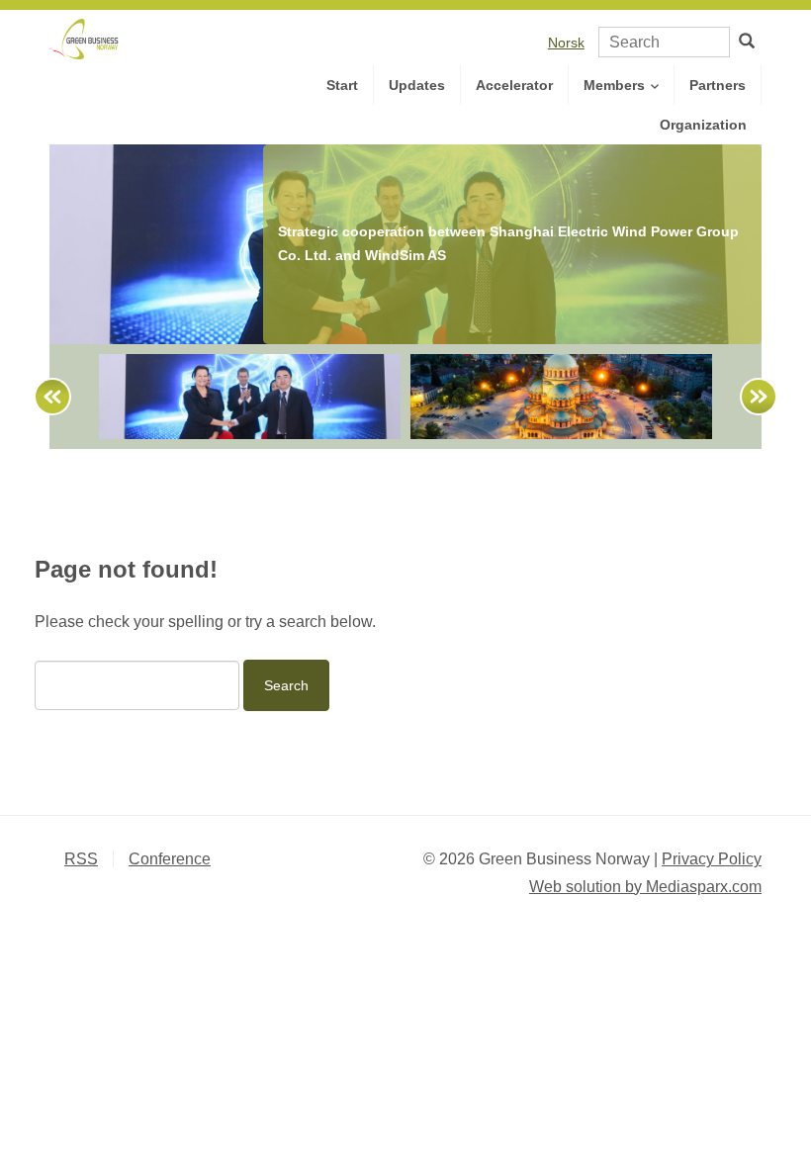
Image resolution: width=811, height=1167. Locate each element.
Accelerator (514, 85)
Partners (717, 85)
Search (286, 685)
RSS (81, 859)
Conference (170, 859)
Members (616, 85)
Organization (703, 125)
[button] (43, 396)
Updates (417, 85)
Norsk (566, 42)
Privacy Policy (712, 859)
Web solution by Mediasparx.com (645, 886)
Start (342, 85)
